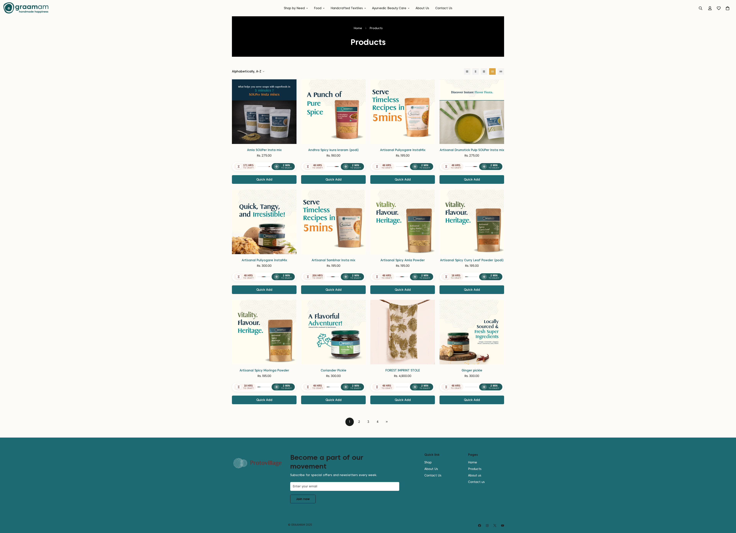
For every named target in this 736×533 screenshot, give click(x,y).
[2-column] (475, 71)
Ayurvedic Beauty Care (389, 8)
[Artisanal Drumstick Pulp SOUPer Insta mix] (471, 111)
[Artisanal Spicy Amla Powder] (402, 222)
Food (317, 8)
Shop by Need (294, 8)
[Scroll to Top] (728, 512)
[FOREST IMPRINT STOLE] (402, 332)
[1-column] (467, 71)
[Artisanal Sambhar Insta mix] (333, 222)
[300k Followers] (479, 525)
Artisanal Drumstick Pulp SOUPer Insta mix (472, 150)
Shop (428, 462)
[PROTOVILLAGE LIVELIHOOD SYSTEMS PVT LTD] (26, 8)
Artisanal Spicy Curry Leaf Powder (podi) (472, 260)
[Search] (701, 8)
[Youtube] (502, 525)
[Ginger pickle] (471, 332)
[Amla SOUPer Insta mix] (264, 111)
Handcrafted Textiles (347, 8)
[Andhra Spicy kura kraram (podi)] (333, 111)
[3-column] (484, 71)
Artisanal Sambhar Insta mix (333, 260)
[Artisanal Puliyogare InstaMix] (402, 111)
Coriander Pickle (333, 370)
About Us (422, 8)
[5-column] (501, 71)
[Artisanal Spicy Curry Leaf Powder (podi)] (471, 222)
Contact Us (443, 8)
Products (474, 469)
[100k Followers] (487, 525)
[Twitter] (494, 525)
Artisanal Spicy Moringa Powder (264, 370)
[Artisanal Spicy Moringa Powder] (264, 332)
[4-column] (492, 71)
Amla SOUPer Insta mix (264, 150)
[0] (727, 8)
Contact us (476, 482)
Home (358, 28)
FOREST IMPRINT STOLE (402, 370)
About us (474, 475)
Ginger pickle (472, 370)
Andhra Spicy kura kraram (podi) (333, 150)
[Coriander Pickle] (333, 332)
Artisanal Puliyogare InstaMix (402, 150)
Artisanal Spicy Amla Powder (402, 260)
